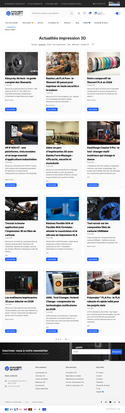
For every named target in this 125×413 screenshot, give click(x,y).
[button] (103, 13)
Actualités (42, 44)
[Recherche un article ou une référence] (71, 13)
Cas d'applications (59, 44)
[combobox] (52, 13)
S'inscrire (116, 352)
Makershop (113, 408)
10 (66, 339)
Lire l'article (11, 109)
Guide (49, 44)
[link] (99, 4)
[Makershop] (13, 370)
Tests (69, 44)
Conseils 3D (84, 44)
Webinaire (75, 44)
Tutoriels (34, 44)
